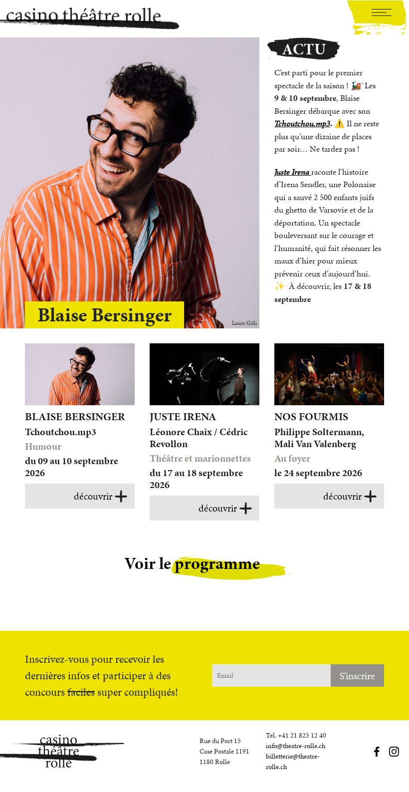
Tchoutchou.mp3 (302, 123)
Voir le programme (192, 563)
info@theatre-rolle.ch (295, 746)
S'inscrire (357, 676)
